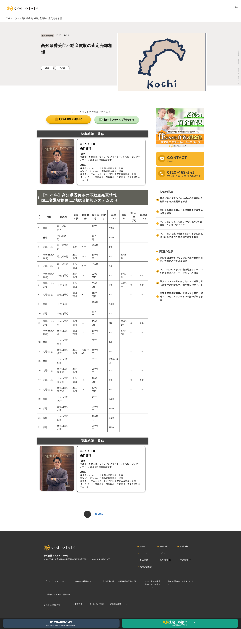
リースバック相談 (96, 604)
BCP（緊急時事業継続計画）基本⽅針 (152, 584)
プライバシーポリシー (54, 581)
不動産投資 (77, 604)
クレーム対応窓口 (83, 581)
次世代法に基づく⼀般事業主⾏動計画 (119, 581)
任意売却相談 (115, 604)
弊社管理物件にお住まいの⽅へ (180, 583)
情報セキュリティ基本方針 (59, 594)
